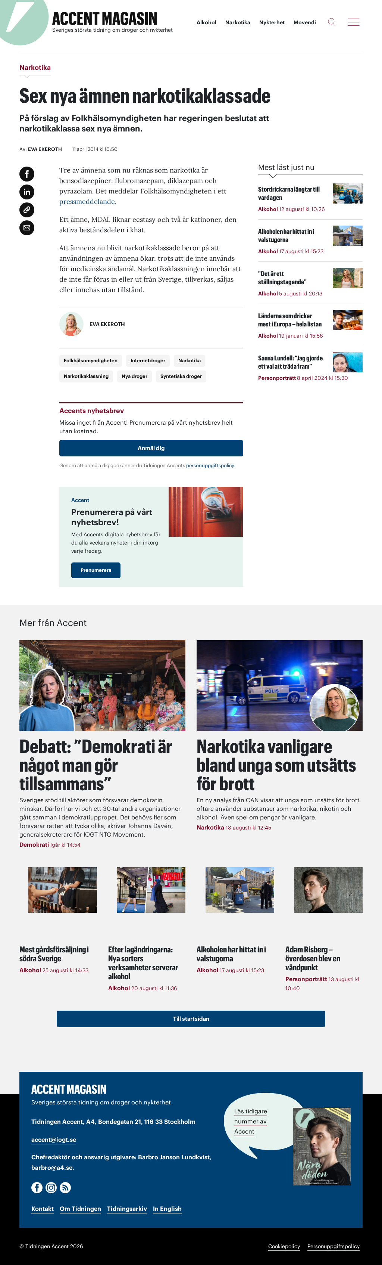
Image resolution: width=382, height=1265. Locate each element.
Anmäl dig (151, 448)
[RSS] (65, 1187)
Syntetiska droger (181, 376)
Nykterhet (272, 22)
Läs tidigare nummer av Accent (250, 1121)
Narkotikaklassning (86, 376)
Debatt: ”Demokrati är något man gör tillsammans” (95, 765)
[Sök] (332, 22)
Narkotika (237, 22)
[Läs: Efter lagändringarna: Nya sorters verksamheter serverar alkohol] (151, 890)
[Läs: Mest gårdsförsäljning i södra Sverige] (62, 890)
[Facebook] (37, 1187)
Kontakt (42, 1208)
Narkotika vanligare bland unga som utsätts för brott (276, 765)
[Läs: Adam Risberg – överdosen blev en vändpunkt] (328, 890)
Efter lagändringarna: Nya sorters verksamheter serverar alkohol (143, 963)
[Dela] (26, 192)
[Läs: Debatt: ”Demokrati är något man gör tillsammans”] (102, 685)
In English (167, 1208)
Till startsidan (191, 1018)
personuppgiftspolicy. (210, 465)
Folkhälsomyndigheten (91, 360)
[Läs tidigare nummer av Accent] (322, 1146)
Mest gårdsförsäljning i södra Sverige (54, 954)
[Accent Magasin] (104, 18)
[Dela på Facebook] (26, 174)
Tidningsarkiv (127, 1208)
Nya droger (134, 376)
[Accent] (68, 1089)
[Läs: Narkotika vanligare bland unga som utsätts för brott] (280, 685)
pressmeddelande (87, 201)
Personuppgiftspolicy (333, 1246)
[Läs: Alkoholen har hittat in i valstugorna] (240, 890)
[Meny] (354, 22)
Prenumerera (96, 570)
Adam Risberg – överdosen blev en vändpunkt (312, 958)
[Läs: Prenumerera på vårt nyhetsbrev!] (206, 512)
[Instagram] (51, 1187)
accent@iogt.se (53, 1139)
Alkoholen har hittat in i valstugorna (231, 954)
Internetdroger (148, 360)
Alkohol (206, 22)
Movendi (305, 22)
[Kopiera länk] (26, 209)
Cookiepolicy (284, 1246)
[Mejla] (26, 227)
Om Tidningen (80, 1208)
